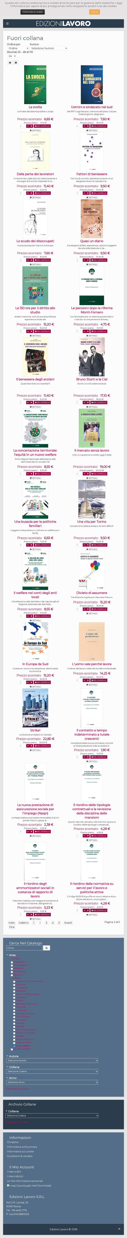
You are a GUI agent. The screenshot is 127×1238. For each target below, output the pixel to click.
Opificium (21, 984)
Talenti (19, 1000)
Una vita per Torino (91, 522)
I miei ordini (14, 1171)
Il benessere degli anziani (35, 379)
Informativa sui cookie (20, 1151)
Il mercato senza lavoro (91, 450)
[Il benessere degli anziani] (35, 356)
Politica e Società (25, 1032)
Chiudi (94, 12)
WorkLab (21, 1007)
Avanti (68, 922)
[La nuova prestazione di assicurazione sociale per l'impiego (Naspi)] (35, 782)
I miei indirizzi (15, 1176)
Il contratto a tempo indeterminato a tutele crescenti (91, 734)
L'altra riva (21, 1010)
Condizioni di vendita (19, 1156)
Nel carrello (43, 126)
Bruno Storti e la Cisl (91, 379)
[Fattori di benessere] (92, 151)
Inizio (12, 922)
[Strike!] (35, 707)
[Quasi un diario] (92, 218)
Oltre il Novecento (26, 1029)
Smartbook (20, 971)
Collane (16, 977)
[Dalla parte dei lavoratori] (35, 151)
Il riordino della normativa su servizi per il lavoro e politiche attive (92, 888)
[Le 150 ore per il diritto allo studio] (35, 285)
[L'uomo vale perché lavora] (92, 641)
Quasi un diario (91, 241)
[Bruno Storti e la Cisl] (92, 356)
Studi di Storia (23, 1042)
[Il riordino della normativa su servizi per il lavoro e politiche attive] (92, 861)
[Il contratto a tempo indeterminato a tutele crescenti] (92, 707)
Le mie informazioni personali (25, 1181)
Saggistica (19, 961)
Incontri (20, 1023)
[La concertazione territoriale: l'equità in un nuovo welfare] (35, 427)
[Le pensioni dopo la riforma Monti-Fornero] (91, 285)
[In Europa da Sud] (35, 641)
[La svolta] (35, 84)
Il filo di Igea (22, 1016)
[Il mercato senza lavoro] (92, 427)
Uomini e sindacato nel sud (91, 107)
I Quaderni (21, 987)
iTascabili (20, 991)
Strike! (35, 730)
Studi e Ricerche (25, 1039)
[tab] (63, 955)
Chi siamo (12, 1142)
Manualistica (20, 965)
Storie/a (20, 1036)
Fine (12, 927)
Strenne (18, 974)
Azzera (16, 958)
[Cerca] (46, 947)
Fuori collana (22, 1045)
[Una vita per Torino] (91, 499)
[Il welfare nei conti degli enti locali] (35, 570)
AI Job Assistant (22, 1049)
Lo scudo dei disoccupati (35, 241)
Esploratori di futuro (26, 1003)
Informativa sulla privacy (22, 1146)
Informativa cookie (32, 12)
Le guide (21, 1020)
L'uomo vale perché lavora (92, 664)
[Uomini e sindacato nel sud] (92, 84)
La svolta (35, 107)
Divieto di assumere (91, 593)
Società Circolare (25, 1013)
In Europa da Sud (35, 664)
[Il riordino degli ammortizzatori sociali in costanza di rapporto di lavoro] (35, 861)
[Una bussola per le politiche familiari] (35, 499)
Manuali (20, 1026)
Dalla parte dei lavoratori (35, 174)
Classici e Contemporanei (29, 981)
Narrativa (18, 968)
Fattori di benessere (91, 174)
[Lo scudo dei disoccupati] (35, 218)
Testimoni (21, 997)
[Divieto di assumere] (92, 570)
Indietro (24, 922)
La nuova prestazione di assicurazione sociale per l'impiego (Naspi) (35, 809)
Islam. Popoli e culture (28, 994)
